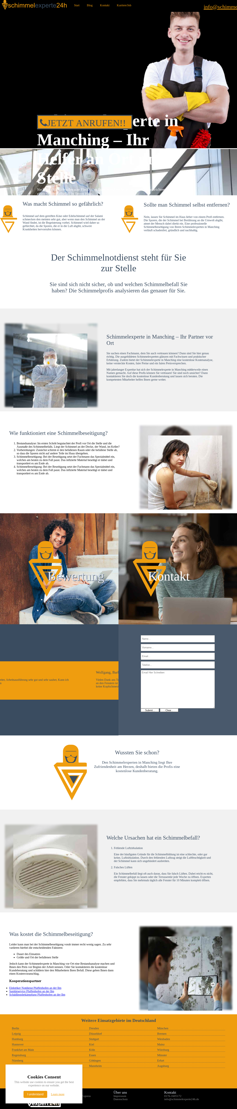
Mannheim (95, 1065)
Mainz (161, 1044)
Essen (92, 1055)
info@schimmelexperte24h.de (181, 1099)
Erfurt (160, 1060)
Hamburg (17, 1039)
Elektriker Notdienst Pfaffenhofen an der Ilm (35, 987)
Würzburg (163, 1049)
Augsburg (163, 1065)
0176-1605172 (172, 1096)
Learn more (57, 1094)
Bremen (161, 1033)
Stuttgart (94, 1039)
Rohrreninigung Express (77, 1096)
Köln (92, 1049)
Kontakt (104, 5)
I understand (35, 1094)
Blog (90, 5)
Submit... (150, 710)
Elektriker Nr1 (71, 1102)
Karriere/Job (124, 5)
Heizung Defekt (72, 1099)
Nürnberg (17, 1060)
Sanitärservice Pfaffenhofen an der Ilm (31, 991)
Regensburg (19, 1055)
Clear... (169, 710)
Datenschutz (121, 1099)
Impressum (120, 1096)
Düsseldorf (95, 1033)
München (162, 1028)
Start (76, 5)
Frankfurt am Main (23, 1049)
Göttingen (95, 1060)
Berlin (15, 1028)
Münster (162, 1055)
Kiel (91, 1044)
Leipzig (16, 1033)
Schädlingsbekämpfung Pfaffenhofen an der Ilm (37, 994)
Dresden (94, 1028)
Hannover (18, 1044)
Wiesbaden (163, 1039)
